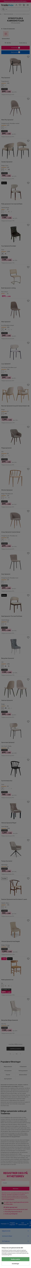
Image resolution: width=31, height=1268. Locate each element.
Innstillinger (15, 1263)
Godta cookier (15, 1259)
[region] (15, 1256)
